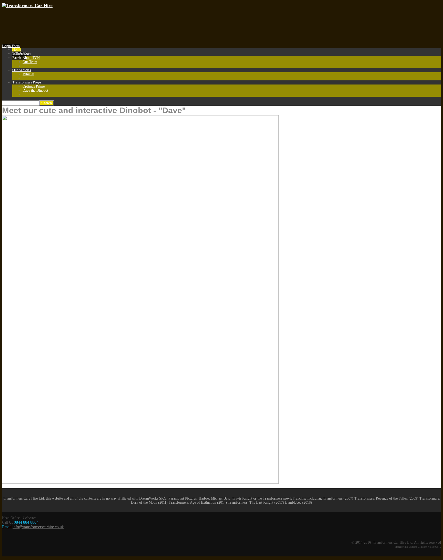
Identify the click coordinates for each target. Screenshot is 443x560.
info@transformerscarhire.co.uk (38, 527)
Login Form (11, 46)
